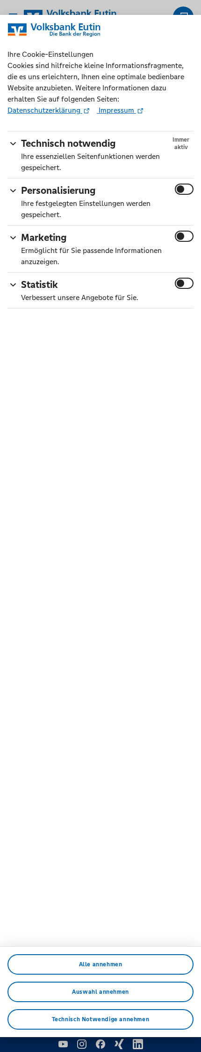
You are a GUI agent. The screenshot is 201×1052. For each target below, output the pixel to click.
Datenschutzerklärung (44, 110)
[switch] (184, 189)
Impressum (116, 110)
